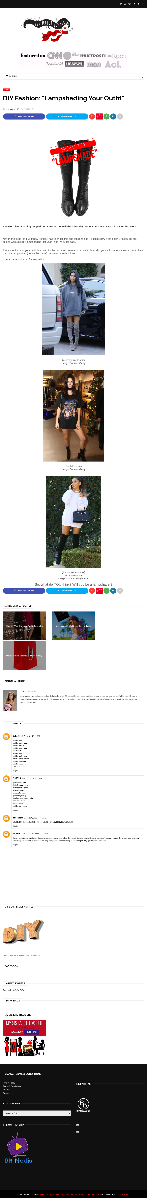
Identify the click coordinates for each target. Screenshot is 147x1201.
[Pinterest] (120, 4)
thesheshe (18, 817)
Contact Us (8, 1093)
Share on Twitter (68, 116)
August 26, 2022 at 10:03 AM (36, 818)
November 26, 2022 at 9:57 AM (35, 834)
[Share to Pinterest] (120, 116)
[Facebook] (138, 4)
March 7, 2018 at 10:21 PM (29, 736)
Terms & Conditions (12, 1086)
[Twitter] (134, 4)
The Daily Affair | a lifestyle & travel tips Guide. (70, 1194)
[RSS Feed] (142, 4)
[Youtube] (124, 4)
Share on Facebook (25, 116)
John (15, 736)
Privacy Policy (9, 1082)
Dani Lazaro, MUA (12, 109)
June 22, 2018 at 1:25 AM (32, 778)
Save (100, 115)
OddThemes (122, 1194)
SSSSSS (17, 778)
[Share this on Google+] (92, 116)
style (6, 89)
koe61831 (18, 833)
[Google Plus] (129, 4)
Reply (15, 771)
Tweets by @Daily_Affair (14, 990)
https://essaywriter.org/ (131, 838)
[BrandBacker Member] (83, 1111)
